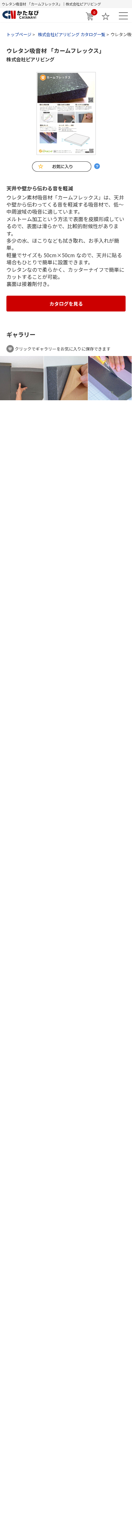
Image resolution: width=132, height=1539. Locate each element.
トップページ (18, 34)
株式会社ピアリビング (30, 59)
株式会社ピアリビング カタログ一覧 (71, 34)
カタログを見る (66, 303)
